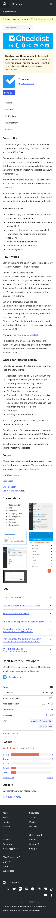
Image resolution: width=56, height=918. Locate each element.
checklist (34, 721)
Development (11, 122)
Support (9, 129)
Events (32, 839)
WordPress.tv (10, 848)
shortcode (43, 726)
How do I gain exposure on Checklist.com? (23, 622)
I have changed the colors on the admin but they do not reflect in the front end (22, 640)
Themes (33, 817)
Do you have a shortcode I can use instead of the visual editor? (18, 630)
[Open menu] (52, 4)
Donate (34, 844)
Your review (8, 777)
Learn (5, 835)
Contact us (35, 469)
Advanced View (10, 733)
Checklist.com (9, 487)
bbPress (8, 866)
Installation (10, 116)
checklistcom (27, 83)
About (5, 813)
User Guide (8, 481)
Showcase (34, 813)
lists (50, 721)
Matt (6, 862)
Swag (33, 848)
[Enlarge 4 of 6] (23, 573)
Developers (8, 844)
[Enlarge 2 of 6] (23, 534)
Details (8, 102)
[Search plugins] (30, 27)
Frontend (43, 721)
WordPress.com (11, 857)
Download (9, 93)
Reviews (9, 109)
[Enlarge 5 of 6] (50, 506)
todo (50, 726)
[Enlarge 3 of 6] (23, 550)
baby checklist (31, 335)
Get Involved (35, 835)
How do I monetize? (12, 597)
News (5, 817)
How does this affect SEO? (16, 613)
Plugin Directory (9, 12)
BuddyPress (10, 871)
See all (50, 777)
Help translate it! (46, 19)
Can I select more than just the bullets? (21, 605)
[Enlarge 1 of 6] (23, 506)
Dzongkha (14, 882)
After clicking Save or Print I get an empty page (15, 650)
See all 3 (49, 715)
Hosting (6, 822)
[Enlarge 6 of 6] (50, 535)
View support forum (12, 797)
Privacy (6, 826)
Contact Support (11, 490)
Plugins (32, 822)
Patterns (33, 826)
